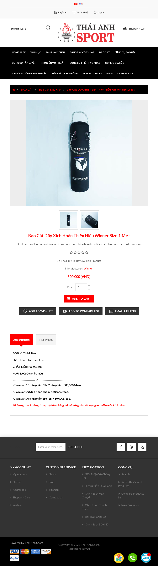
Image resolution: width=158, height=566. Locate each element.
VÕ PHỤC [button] (35, 52)
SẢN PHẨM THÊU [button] (55, 52)
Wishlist (18, 505)
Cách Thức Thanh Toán (94, 507)
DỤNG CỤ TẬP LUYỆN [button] (24, 62)
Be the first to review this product (79, 260)
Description (21, 339)
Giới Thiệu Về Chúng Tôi (96, 476)
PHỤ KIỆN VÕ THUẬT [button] (53, 62)
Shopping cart (21, 497)
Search (125, 474)
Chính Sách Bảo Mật (97, 524)
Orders (17, 482)
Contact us (125, 73)
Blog (109, 73)
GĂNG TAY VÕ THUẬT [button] (82, 52)
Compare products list (131, 495)
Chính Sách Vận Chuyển (93, 495)
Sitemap (54, 489)
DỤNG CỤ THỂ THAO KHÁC (85, 62)
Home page (19, 52)
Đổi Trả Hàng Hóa (95, 516)
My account (20, 474)
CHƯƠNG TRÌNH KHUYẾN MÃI (29, 73)
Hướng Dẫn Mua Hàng (98, 485)
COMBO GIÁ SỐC (114, 62)
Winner (88, 268)
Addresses (19, 489)
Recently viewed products (130, 483)
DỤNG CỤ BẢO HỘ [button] (124, 52)
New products (92, 73)
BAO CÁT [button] (104, 52)
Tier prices (46, 339)
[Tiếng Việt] (75, 3)
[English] (80, 3)
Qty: (70, 287)
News (52, 474)
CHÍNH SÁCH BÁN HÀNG (64, 73)
